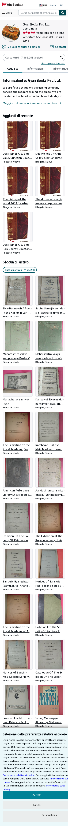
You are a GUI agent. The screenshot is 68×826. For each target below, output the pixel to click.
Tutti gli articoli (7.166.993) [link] (20, 269)
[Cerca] (62, 12)
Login (53, 5)
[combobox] (38, 12)
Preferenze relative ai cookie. (19, 774)
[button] (61, 57)
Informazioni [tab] (35, 68)
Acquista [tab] (12, 68)
